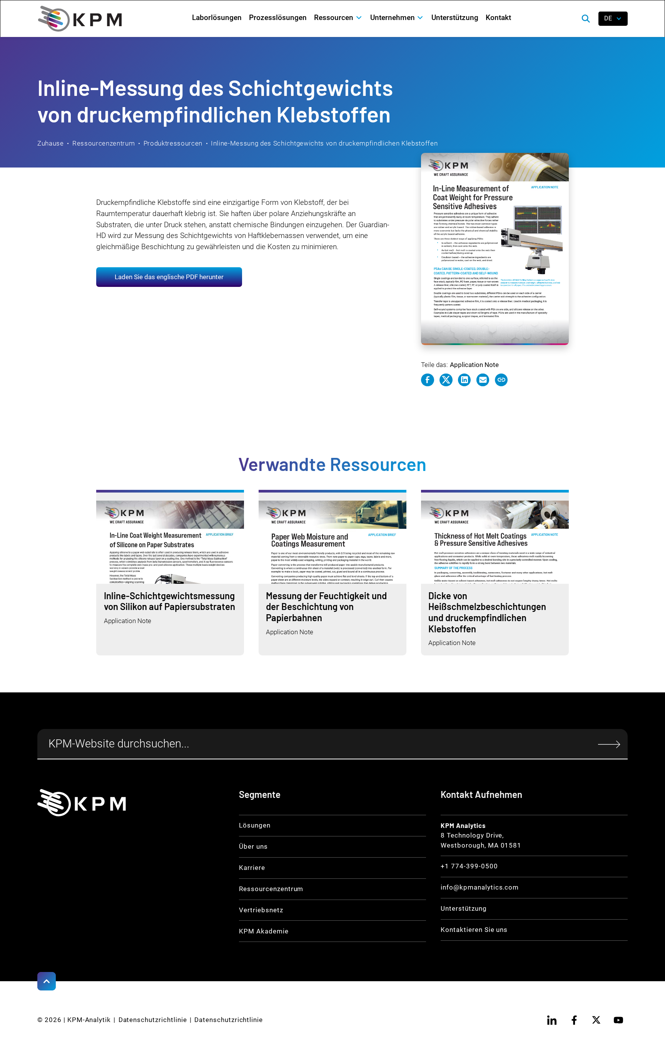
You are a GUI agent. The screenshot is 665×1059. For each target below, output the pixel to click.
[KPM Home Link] (81, 802)
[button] (338, 17)
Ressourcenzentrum (103, 143)
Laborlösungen (217, 17)
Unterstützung (454, 17)
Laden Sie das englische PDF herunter (169, 277)
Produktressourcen (173, 143)
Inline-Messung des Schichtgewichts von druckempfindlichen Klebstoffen (324, 143)
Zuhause (50, 143)
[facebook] (574, 1020)
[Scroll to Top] (46, 981)
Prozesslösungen (278, 17)
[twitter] (596, 1020)
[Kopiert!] (501, 380)
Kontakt (498, 17)
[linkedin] (552, 1020)
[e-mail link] (483, 380)
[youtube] (618, 1020)
